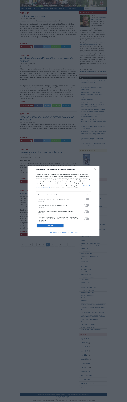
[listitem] (63, 195)
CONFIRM (50, 225)
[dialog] (63, 201)
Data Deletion (53, 232)
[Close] (95, 170)
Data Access (63, 232)
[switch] (86, 199)
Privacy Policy (74, 232)
